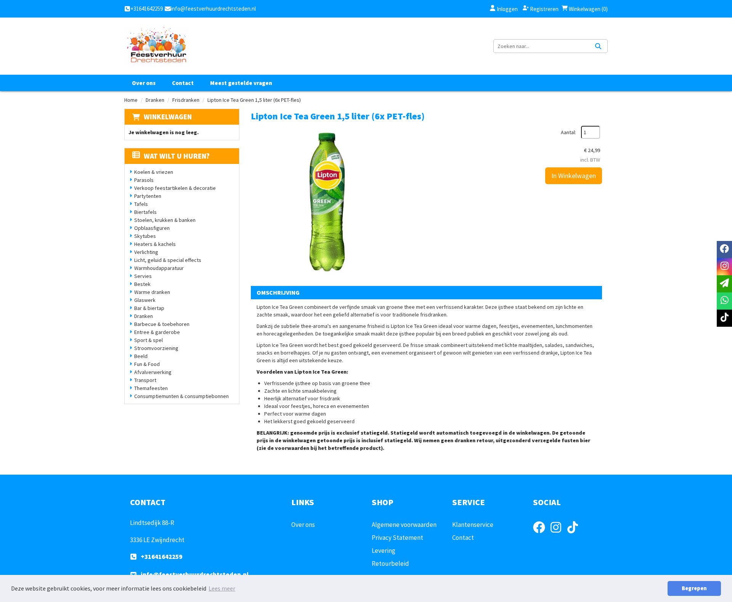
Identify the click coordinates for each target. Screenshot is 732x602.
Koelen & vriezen (153, 172)
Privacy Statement (397, 537)
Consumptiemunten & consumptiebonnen (181, 396)
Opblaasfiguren (152, 228)
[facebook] (541, 534)
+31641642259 (161, 556)
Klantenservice (472, 524)
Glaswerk (145, 300)
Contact (183, 83)
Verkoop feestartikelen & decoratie (175, 188)
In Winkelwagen (573, 175)
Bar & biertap (149, 308)
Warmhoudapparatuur (159, 268)
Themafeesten (151, 388)
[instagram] (558, 534)
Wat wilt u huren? (177, 156)
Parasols (144, 180)
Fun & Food (147, 364)
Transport (145, 380)
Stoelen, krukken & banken (165, 220)
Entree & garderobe (157, 332)
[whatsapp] (724, 301)
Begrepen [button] (694, 588)
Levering (383, 550)
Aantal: (568, 132)
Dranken (155, 99)
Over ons (144, 83)
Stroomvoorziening (156, 348)
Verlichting (146, 252)
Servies (143, 276)
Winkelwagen (168, 116)
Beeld (141, 356)
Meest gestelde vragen (241, 83)
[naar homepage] (156, 46)
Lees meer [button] (222, 588)
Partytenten (147, 196)
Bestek (142, 284)
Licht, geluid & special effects (167, 260)
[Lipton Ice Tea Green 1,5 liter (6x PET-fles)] (327, 202)
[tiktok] (575, 534)
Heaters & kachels (155, 244)
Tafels (141, 204)
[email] (724, 283)
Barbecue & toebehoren (161, 324)
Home (131, 99)
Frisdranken (185, 99)
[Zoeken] (598, 46)
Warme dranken (152, 292)
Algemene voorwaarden (404, 524)
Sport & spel (148, 340)
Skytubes (145, 236)
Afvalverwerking (153, 372)
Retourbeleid (390, 563)
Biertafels (145, 212)
